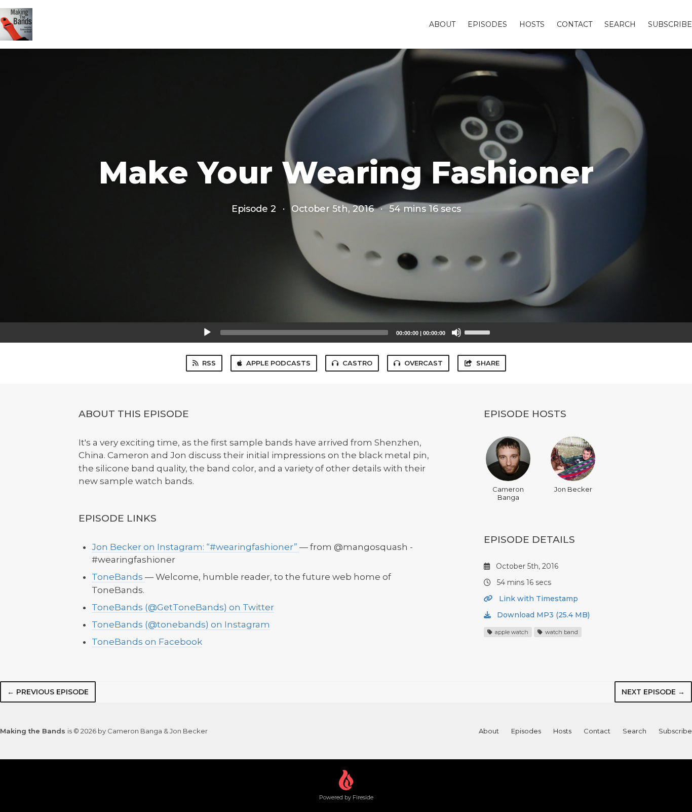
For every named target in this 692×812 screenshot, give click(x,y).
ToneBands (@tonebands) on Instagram (181, 624)
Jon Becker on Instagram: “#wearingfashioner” (195, 547)
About (442, 24)
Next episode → (653, 691)
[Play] (207, 332)
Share (487, 363)
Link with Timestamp (537, 598)
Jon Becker (573, 489)
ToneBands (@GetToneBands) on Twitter (183, 607)
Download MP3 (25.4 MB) (542, 614)
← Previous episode (48, 691)
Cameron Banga (508, 493)
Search (620, 24)
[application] (346, 332)
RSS (209, 363)
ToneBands (118, 577)
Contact (574, 24)
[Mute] (456, 332)
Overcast (423, 363)
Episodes (487, 24)
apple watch (510, 632)
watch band (561, 632)
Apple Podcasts (278, 363)
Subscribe (670, 24)
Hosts (532, 24)
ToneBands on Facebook (147, 642)
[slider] (479, 331)
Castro (357, 363)
